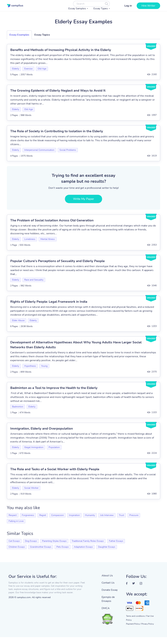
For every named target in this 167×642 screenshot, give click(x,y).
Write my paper (83, 199)
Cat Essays (14, 541)
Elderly (15, 68)
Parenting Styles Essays (54, 541)
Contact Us (108, 583)
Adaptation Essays (83, 546)
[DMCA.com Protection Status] (111, 617)
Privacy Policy (147, 624)
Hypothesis (30, 366)
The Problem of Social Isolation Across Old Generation (52, 220)
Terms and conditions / (136, 616)
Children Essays (17, 546)
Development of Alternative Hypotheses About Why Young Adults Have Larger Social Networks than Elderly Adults (76, 344)
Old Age (42, 68)
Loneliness (29, 239)
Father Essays (116, 541)
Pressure (133, 515)
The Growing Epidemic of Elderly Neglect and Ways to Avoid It (58, 90)
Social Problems (68, 150)
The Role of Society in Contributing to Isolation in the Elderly (56, 131)
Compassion (57, 515)
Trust (121, 515)
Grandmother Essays (40, 546)
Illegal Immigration (33, 447)
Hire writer (148, 6)
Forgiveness (28, 515)
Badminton (17, 406)
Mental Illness (47, 239)
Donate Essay (110, 590)
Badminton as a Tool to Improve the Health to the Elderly (54, 388)
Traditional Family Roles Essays (88, 541)
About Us (107, 575)
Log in (128, 6)
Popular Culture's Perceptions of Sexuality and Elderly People (57, 261)
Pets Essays (62, 546)
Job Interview (107, 515)
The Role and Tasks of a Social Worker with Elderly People (54, 469)
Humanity (90, 515)
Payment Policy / (133, 624)
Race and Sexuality (33, 279)
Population (54, 447)
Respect (13, 515)
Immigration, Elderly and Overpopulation (41, 428)
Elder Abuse (18, 320)
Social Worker (31, 488)
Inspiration (74, 515)
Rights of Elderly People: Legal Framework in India (48, 301)
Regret (42, 515)
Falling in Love (16, 521)
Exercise (28, 68)
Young (44, 366)
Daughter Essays (106, 546)
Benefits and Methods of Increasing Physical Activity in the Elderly (60, 50)
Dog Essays (31, 541)
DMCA (106, 608)
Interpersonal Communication (39, 150)
